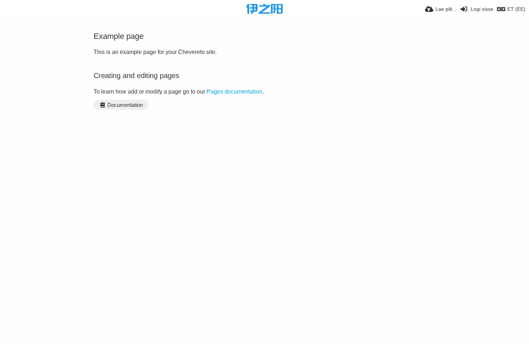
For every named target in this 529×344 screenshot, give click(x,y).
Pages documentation (234, 92)
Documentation (124, 105)
